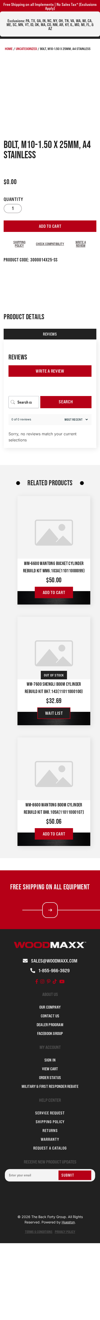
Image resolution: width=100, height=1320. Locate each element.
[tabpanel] (50, 393)
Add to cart (50, 226)
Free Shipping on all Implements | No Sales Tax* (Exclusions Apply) (50, 6)
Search (66, 401)
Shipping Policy (19, 244)
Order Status (50, 1077)
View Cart (50, 1068)
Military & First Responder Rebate (50, 1086)
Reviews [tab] (50, 334)
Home (9, 49)
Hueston (68, 1222)
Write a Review (50, 371)
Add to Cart (54, 592)
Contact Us (50, 1015)
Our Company (50, 1007)
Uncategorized (26, 49)
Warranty (50, 1139)
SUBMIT (67, 1175)
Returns (50, 1130)
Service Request (50, 1113)
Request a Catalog (50, 1148)
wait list (54, 713)
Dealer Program (50, 1024)
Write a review (80, 244)
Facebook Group (50, 1033)
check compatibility (50, 244)
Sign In (50, 1060)
